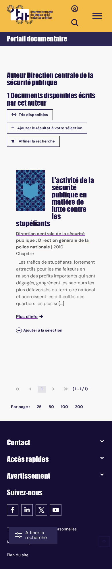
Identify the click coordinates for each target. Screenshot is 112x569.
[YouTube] (55, 510)
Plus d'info (27, 316)
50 (51, 406)
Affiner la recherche (37, 141)
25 (39, 406)
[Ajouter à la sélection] (19, 330)
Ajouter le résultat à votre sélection (49, 127)
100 (64, 406)
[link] (17, 389)
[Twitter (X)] (41, 510)
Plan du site (17, 554)
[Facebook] (12, 510)
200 (79, 406)
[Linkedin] (27, 510)
